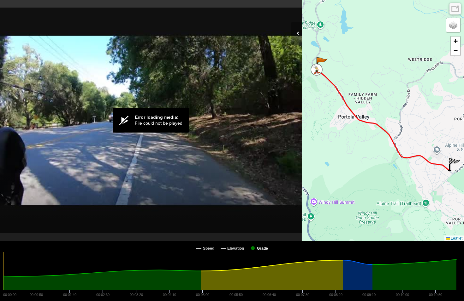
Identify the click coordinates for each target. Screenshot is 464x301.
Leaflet (456, 238)
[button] (321, 63)
